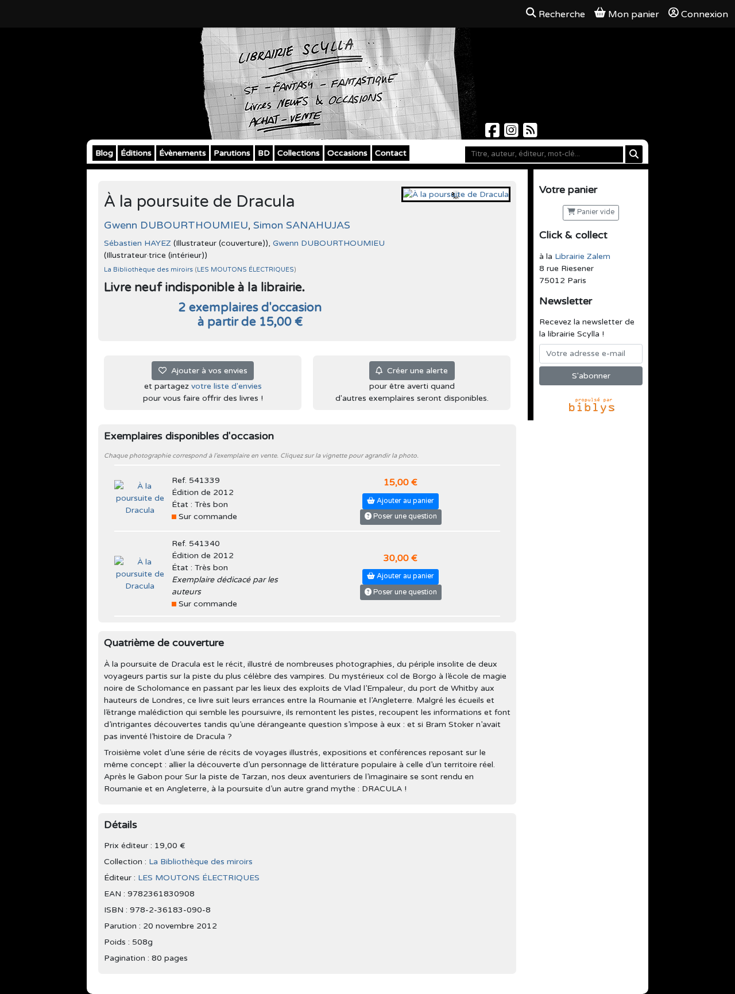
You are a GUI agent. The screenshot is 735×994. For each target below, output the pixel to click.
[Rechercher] (634, 154)
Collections (298, 153)
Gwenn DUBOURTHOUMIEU (176, 225)
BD (264, 153)
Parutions (232, 153)
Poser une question (404, 516)
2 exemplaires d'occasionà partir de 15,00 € (250, 314)
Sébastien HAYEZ (137, 243)
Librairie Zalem (582, 256)
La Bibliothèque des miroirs (149, 269)
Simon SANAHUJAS (301, 225)
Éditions (136, 153)
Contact (391, 153)
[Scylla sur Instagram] (512, 133)
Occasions (347, 153)
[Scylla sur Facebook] (493, 133)
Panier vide (594, 212)
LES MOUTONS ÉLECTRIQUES (245, 269)
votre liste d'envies (226, 386)
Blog (104, 153)
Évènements (182, 153)
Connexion (704, 14)
